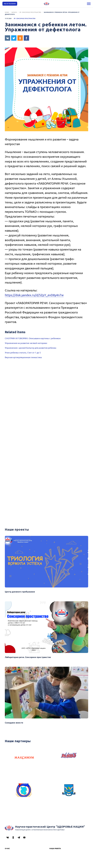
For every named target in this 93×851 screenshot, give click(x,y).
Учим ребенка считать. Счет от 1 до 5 (23, 352)
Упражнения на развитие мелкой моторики (26, 343)
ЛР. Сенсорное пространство (30, 12)
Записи (14, 12)
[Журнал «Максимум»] (24, 758)
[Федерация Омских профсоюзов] (24, 793)
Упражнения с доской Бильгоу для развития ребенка (30, 347)
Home (7, 12)
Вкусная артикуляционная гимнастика (23, 357)
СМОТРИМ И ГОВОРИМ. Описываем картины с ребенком (33, 338)
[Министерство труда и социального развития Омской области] (68, 793)
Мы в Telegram (10, 4)
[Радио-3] (68, 758)
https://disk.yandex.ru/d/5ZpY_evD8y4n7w (34, 295)
